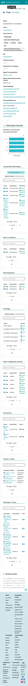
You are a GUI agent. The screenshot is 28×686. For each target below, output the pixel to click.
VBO (6, 652)
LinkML (16, 645)
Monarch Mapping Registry (5, 671)
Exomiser (17, 640)
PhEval (17, 642)
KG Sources (18, 626)
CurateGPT (18, 657)
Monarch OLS (6, 667)
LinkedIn (14, 672)
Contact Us (8, 605)
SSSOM (17, 647)
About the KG (19, 623)
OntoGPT (17, 655)
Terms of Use (18, 619)
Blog (13, 670)
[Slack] (24, 674)
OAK (16, 650)
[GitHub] (22, 679)
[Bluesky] (24, 682)
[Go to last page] (19, 225)
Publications (9, 607)
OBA (6, 650)
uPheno (7, 643)
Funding (7, 610)
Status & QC (18, 610)
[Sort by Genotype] (11, 513)
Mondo (7, 638)
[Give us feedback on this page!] (25, 589)
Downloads (18, 600)
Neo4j (16, 605)
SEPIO (7, 657)
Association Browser (18, 632)
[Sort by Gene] (8, 185)
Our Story (8, 598)
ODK (16, 652)
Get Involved (16, 665)
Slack (14, 667)
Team (7, 600)
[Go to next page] (17, 225)
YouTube (15, 675)
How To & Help (19, 612)
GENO (7, 655)
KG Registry (6, 678)
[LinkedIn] (24, 679)
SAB (6, 603)
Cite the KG (18, 621)
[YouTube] (22, 682)
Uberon (7, 640)
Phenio (7, 648)
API (16, 602)
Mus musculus (7, 30)
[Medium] (23, 676)
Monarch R (18, 607)
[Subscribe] (22, 674)
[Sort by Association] (18, 185)
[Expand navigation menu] (26, 2)
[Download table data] (12, 228)
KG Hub (5, 675)
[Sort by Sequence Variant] (15, 470)
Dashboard (18, 628)
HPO (6, 645)
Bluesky (14, 677)
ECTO (7, 660)
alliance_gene (7, 75)
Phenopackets (19, 659)
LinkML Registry (5, 681)
